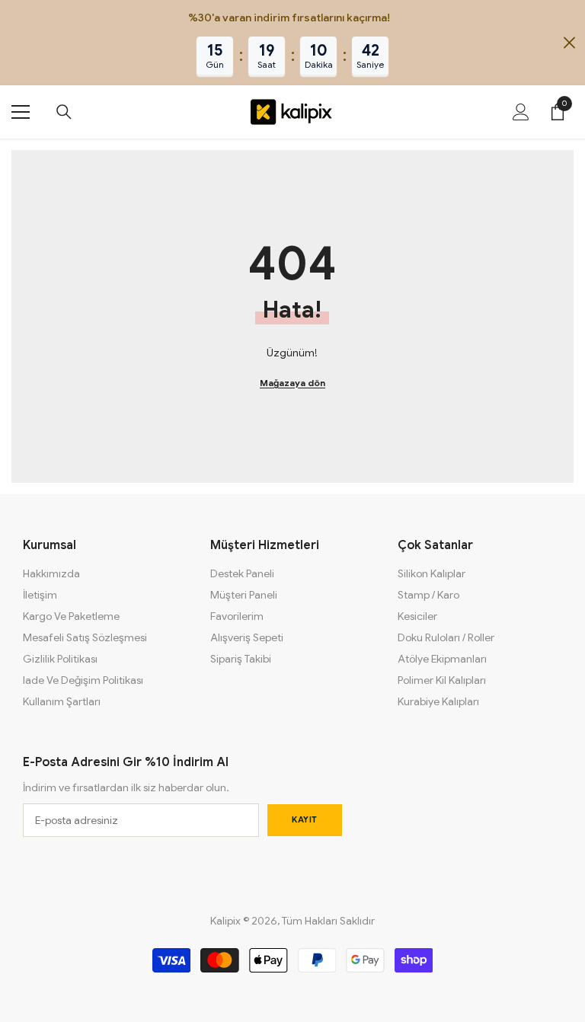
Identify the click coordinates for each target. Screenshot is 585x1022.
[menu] (20, 112)
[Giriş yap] (521, 112)
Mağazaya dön (292, 382)
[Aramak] (64, 112)
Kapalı (569, 43)
